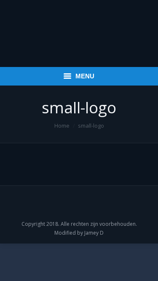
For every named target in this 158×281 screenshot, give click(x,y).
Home (62, 125)
